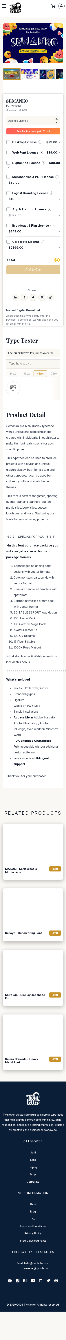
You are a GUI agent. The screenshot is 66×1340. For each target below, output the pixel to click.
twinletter (16, 105)
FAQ (33, 1218)
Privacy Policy (33, 1233)
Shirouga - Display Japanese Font (25, 996)
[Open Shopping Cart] (53, 6)
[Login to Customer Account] (61, 6)
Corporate (33, 1181)
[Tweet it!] (33, 297)
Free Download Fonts (33, 1240)
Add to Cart (33, 269)
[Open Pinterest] (56, 1281)
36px (26, 373)
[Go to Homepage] (15, 13)
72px (54, 373)
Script (33, 1174)
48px (40, 373)
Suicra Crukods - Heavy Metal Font (21, 1060)
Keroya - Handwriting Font (23, 933)
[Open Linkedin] (40, 1281)
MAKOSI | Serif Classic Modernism (21, 870)
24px (13, 373)
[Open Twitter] (48, 1281)
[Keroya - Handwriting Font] (33, 908)
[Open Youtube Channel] (33, 1281)
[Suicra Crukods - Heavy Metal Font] (33, 1034)
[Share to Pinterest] (41, 297)
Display (33, 1167)
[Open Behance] (25, 1281)
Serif (33, 1152)
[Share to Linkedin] (15, 297)
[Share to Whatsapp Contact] (50, 297)
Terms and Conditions (33, 1226)
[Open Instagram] (17, 1281)
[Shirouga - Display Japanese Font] (33, 970)
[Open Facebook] (10, 1281)
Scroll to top (62, 1336)
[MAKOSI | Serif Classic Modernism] (33, 844)
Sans (33, 1159)
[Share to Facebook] (24, 297)
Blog (33, 1211)
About (33, 1204)
